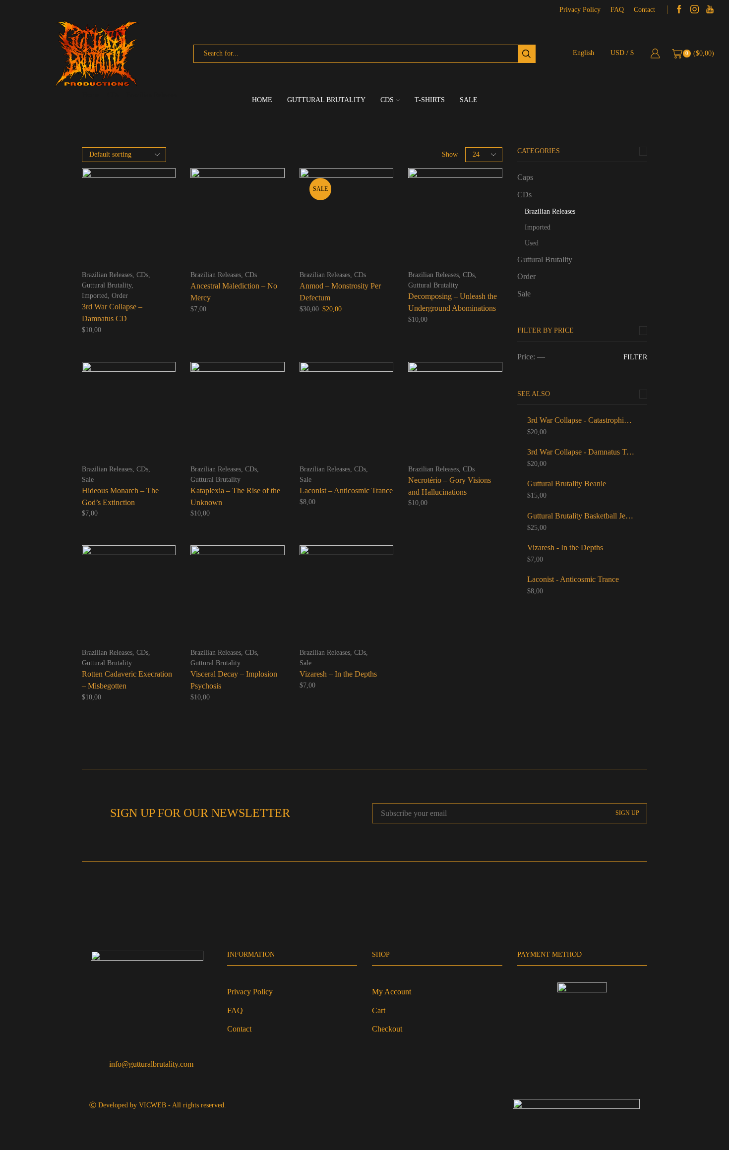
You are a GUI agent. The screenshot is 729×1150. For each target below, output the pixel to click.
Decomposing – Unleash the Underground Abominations (452, 302)
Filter (635, 357)
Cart (378, 1010)
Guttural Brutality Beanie (566, 483)
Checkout (387, 1029)
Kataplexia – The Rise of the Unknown (235, 496)
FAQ (617, 9)
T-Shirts (430, 100)
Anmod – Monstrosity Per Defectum (340, 292)
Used (532, 243)
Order (120, 295)
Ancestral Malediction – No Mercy (233, 292)
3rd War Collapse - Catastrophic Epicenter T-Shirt (581, 420)
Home (262, 100)
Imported (95, 295)
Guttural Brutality (326, 100)
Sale (469, 100)
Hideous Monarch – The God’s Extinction (120, 496)
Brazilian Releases (107, 275)
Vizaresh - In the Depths (565, 547)
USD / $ (622, 53)
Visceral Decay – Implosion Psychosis (233, 680)
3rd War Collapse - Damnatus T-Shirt (581, 452)
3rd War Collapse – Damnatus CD (112, 312)
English (583, 53)
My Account (391, 991)
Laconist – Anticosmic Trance (346, 490)
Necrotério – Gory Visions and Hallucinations (449, 486)
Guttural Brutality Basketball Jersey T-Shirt (581, 516)
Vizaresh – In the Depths (338, 674)
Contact (644, 9)
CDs (387, 100)
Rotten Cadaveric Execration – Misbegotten (127, 680)
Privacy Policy (580, 9)
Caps (525, 177)
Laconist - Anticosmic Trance (573, 579)
